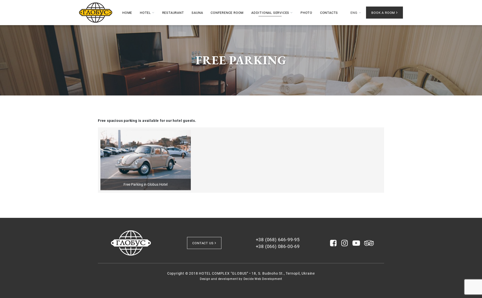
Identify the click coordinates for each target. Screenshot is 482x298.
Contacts (329, 13)
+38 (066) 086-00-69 (278, 246)
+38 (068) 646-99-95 (278, 239)
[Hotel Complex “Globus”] (95, 13)
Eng (353, 13)
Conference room (227, 13)
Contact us (202, 243)
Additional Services (270, 13)
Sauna (197, 13)
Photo (306, 13)
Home (127, 13)
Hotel (145, 13)
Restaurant (173, 13)
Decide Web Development (263, 279)
